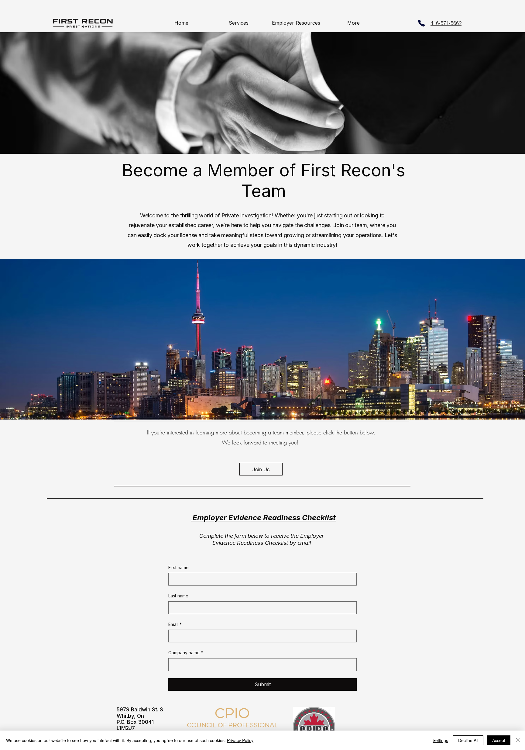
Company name (185, 652)
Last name (178, 595)
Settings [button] (440, 740)
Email (175, 624)
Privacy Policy (240, 740)
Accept (498, 740)
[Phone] (421, 23)
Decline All (468, 740)
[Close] (517, 740)
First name (178, 567)
